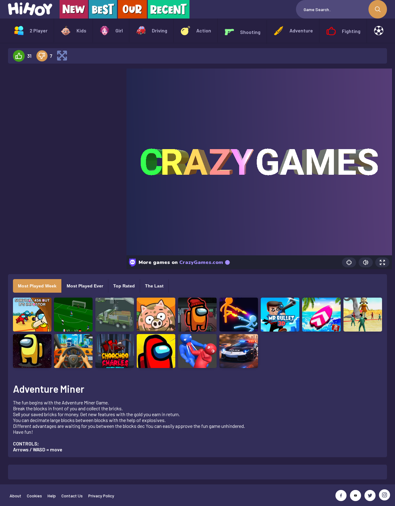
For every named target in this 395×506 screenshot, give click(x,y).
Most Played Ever (85, 285)
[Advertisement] (64, 161)
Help (52, 495)
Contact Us (72, 495)
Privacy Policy (101, 495)
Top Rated (124, 285)
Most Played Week (37, 285)
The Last (154, 285)
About (15, 495)
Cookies (34, 495)
